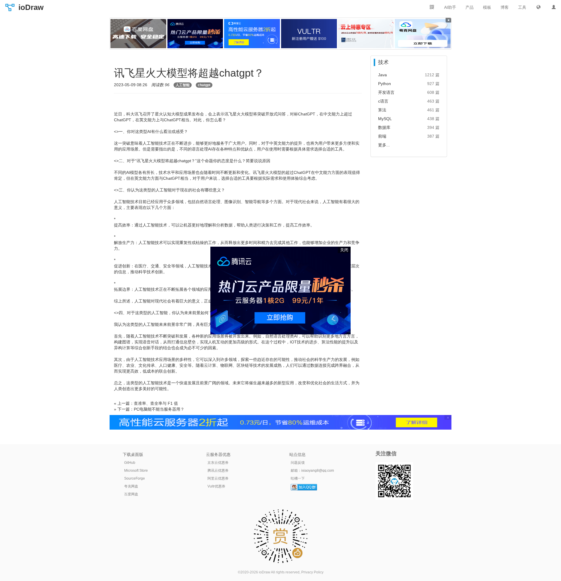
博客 (505, 7)
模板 (487, 7)
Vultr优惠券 (216, 486)
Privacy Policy (312, 572)
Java (382, 74)
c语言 (383, 101)
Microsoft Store (136, 470)
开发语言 (386, 92)
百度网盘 (131, 494)
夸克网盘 (131, 486)
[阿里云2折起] (252, 33)
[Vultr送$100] (308, 33)
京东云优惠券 (217, 463)
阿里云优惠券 (217, 478)
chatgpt (204, 85)
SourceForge (134, 478)
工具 (522, 7)
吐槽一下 (298, 478)
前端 (382, 136)
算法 (382, 110)
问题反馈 (298, 463)
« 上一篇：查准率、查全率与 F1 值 (146, 403)
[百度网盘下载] (138, 33)
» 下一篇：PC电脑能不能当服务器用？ (149, 409)
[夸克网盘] (422, 33)
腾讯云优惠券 (217, 470)
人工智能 (183, 85)
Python (384, 83)
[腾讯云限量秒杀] (195, 33)
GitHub (129, 463)
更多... (384, 145)
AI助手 (450, 7)
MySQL (385, 118)
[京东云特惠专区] (365, 33)
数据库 (384, 127)
